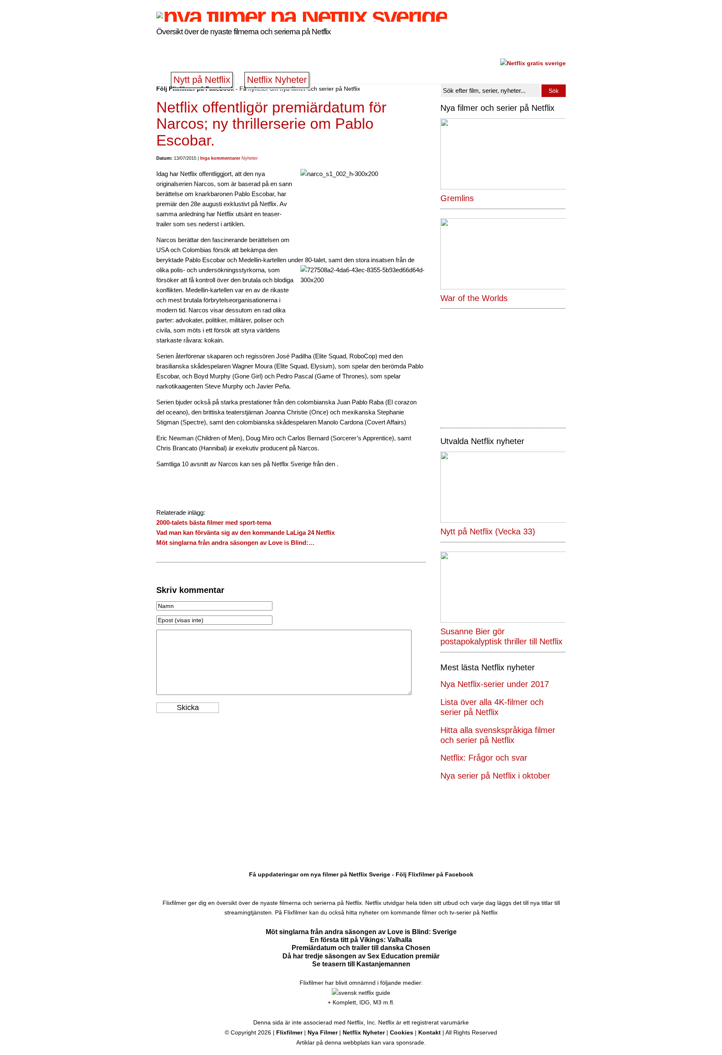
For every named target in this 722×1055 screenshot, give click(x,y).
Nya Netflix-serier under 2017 (494, 684)
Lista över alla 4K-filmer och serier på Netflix (492, 707)
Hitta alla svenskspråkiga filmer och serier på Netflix (497, 735)
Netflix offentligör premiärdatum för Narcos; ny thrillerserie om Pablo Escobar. (271, 124)
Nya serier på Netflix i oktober (495, 775)
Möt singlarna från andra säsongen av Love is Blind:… (235, 542)
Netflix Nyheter (277, 79)
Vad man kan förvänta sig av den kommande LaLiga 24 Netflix (245, 532)
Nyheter (250, 158)
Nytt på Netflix (201, 79)
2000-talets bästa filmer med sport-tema (213, 522)
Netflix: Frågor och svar (483, 757)
